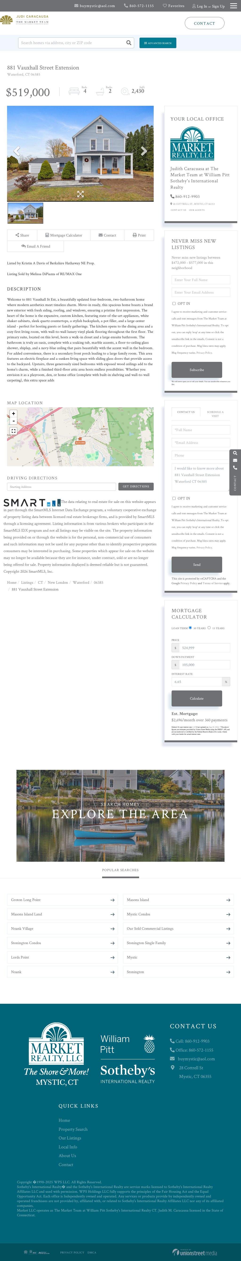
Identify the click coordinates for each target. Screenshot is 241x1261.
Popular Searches (120, 870)
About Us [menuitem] (67, 1155)
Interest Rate (182, 674)
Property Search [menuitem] (73, 1129)
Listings (27, 582)
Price (175, 640)
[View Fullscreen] (13, 431)
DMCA (92, 1252)
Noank (16, 971)
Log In (202, 6)
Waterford (81, 582)
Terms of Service (213, 583)
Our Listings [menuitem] (70, 1138)
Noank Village (22, 928)
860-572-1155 (141, 5)
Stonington (135, 971)
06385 (98, 582)
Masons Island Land (26, 914)
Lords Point (20, 957)
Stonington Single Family (146, 942)
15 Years (218, 628)
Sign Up (218, 6)
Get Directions (136, 486)
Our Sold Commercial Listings (150, 928)
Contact (204, 23)
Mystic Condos (138, 914)
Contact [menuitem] (66, 1164)
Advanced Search (160, 43)
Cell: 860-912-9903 (192, 1041)
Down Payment (183, 657)
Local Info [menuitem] (68, 1147)
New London (58, 582)
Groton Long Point (25, 899)
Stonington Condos (26, 942)
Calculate (197, 698)
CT (40, 582)
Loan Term (180, 628)
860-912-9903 (187, 196)
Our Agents (197, 210)
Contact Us (178, 210)
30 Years (199, 628)
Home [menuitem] (64, 1120)
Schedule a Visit (215, 414)
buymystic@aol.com (97, 5)
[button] (129, 43)
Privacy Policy (204, 352)
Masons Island (138, 899)
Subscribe (197, 369)
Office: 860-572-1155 (194, 1050)
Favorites (176, 5)
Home (11, 582)
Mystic (132, 957)
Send (197, 564)
